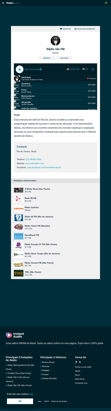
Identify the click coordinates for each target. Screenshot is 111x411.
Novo (77, 375)
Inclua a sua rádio (83, 367)
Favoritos (67, 29)
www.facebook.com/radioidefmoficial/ (44, 167)
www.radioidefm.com (34, 163)
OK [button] (20, 401)
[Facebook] (76, 362)
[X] (80, 362)
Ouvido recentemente (86, 29)
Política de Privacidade (59, 401)
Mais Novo (80, 379)
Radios (13, 3)
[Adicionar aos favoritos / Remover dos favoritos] (92, 69)
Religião (45, 370)
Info (31, 394)
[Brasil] (107, 3)
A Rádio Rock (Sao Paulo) (19, 373)
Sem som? (64, 58)
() (86, 69)
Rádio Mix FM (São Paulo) (20, 385)
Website (47, 58)
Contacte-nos (81, 383)
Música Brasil (48, 362)
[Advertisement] (55, 16)
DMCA (46, 401)
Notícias (45, 366)
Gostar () (74, 69)
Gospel (45, 374)
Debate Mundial (49, 378)
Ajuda (77, 371)
